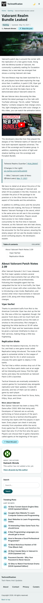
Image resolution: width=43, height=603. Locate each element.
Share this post (26, 28)
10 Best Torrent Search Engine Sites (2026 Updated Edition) (23, 507)
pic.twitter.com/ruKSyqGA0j (15, 171)
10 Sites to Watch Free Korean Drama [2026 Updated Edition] (23, 565)
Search (8, 491)
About (5, 587)
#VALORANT (33, 164)
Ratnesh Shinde (10, 28)
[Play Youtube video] (21, 125)
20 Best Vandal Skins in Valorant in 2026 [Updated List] (23, 552)
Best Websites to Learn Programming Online (23, 520)
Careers (36, 587)
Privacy (26, 587)
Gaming (6, 25)
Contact (15, 587)
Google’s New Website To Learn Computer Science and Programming (23, 514)
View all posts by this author (15, 470)
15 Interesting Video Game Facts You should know (23, 527)
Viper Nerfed (14, 253)
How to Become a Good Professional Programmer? (23, 539)
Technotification (14, 4)
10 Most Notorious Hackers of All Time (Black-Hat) (22, 546)
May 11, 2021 (22, 178)
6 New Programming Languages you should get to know (23, 533)
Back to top (6, 599)
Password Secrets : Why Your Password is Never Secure (20, 558)
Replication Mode (16, 256)
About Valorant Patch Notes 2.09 (19, 249)
